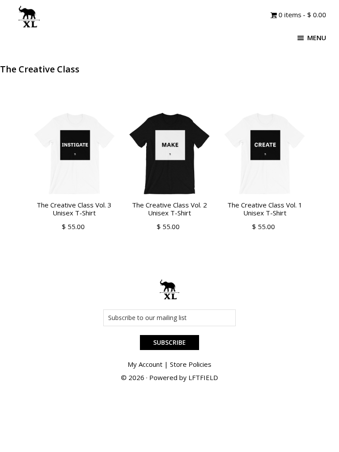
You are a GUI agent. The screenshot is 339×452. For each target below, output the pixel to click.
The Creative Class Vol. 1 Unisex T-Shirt (264, 209)
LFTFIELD (203, 377)
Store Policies (190, 364)
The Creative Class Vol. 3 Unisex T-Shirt (74, 209)
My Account (145, 364)
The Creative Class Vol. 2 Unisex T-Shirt (169, 209)
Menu (316, 37)
